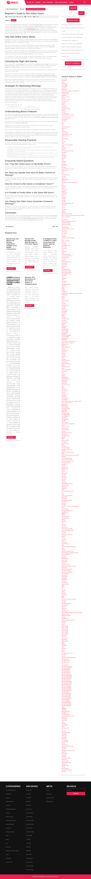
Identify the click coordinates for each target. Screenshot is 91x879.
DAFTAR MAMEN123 (66, 702)
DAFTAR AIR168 (65, 692)
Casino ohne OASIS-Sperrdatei (69, 657)
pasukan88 (64, 291)
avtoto (63, 647)
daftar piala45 (65, 641)
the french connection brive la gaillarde (70, 506)
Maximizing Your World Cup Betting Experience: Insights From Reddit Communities (12, 244)
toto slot (63, 656)
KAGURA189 (64, 579)
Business (38, 2)
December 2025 (29, 820)
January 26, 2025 (11, 16)
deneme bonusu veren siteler (68, 750)
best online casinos (66, 462)
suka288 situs (65, 350)
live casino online (65, 660)
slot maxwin (64, 209)
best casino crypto (66, 384)
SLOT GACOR (65, 407)
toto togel (64, 320)
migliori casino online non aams (69, 566)
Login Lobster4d (65, 300)
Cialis (63, 252)
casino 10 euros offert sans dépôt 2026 (70, 90)
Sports (7, 854)
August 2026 (29, 790)
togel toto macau (65, 614)
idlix (62, 122)
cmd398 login (65, 294)
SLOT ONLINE (65, 329)
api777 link (64, 720)
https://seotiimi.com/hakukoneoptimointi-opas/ (72, 612)
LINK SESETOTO (66, 378)
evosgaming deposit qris (67, 510)
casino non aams (65, 426)
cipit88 (63, 324)
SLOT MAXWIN (65, 336)
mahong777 (64, 764)
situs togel (64, 654)
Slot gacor (64, 167)
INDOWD (64, 212)
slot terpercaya (65, 543)
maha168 (64, 105)
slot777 (63, 425)
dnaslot (63, 743)
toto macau (64, 441)
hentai (63, 368)
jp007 (63, 585)
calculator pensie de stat (67, 653)
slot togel (64, 563)
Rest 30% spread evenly (67, 483)
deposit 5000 (64, 189)
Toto (63, 206)
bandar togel (64, 561)
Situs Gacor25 (65, 422)
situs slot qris (64, 371)
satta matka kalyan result (67, 530)
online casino (65, 473)
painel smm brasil (66, 96)
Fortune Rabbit (65, 257)
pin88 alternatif (65, 179)
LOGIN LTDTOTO (66, 360)
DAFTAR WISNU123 (66, 684)
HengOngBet (64, 399)
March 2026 (28, 809)
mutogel (63, 549)
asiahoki (63, 314)
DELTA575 (64, 395)
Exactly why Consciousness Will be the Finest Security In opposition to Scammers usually (73, 28)
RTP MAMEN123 (65, 416)
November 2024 (29, 869)
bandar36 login (65, 443)
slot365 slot (64, 747)
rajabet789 (64, 356)
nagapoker (64, 578)
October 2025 (29, 828)
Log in (47, 790)
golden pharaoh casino (67, 134)
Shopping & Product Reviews (12, 850)
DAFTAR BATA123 (66, 669)
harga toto (64, 186)
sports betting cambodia (67, 572)
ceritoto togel (64, 560)
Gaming (7, 812)
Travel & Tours (9, 862)
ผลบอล (63, 348)
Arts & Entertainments (11, 790)
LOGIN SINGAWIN (66, 701)
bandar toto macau (66, 126)
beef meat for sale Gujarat (67, 452)
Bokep (63, 267)
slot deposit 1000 (65, 662)
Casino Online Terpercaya (67, 203)
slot (62, 125)
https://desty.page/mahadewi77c (69, 546)
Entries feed (49, 794)
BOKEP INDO (65, 380)
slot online (64, 258)
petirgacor (64, 236)
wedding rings (65, 428)
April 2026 (28, 805)
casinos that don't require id (68, 342)
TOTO (63, 299)
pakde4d (64, 191)
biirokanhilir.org (65, 618)
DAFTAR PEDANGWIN (67, 677)
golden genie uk (65, 135)
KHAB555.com (65, 713)
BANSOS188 (64, 405)
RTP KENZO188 (65, 413)
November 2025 (29, 824)
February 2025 (29, 858)
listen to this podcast (66, 224)
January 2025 (29, 862)
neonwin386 (64, 84)
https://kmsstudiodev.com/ (67, 551)
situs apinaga (65, 119)
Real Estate (8, 847)
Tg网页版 (64, 708)
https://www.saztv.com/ (67, 432)
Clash (63, 372)
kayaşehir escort (65, 92)
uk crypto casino (65, 318)
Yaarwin (63, 177)
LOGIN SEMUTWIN (66, 695)
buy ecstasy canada (66, 758)
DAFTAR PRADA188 (66, 705)
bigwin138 (64, 759)
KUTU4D (64, 771)
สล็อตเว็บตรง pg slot (66, 254)
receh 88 (64, 306)
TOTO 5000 (64, 719)
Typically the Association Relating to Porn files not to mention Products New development (73, 53)
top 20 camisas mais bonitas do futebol (70, 455)
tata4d (63, 548)
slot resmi (64, 636)
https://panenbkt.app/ (66, 270)
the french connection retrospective (69, 182)
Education (8, 805)
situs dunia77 (65, 575)
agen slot (64, 609)
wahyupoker (64, 717)
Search (73, 8)
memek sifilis (64, 753)
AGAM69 (64, 327)
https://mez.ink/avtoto (66, 363)
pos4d (63, 279)
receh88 (63, 317)
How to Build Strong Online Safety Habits (72, 34)
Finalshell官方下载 (66, 245)
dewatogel (64, 381)
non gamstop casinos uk (67, 255)
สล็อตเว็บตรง (64, 635)
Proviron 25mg (65, 398)
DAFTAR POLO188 (66, 674)
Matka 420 (64, 128)
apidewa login (65, 170)
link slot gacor (65, 219)
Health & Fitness (9, 816)
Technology (8, 858)
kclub (63, 143)
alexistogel (64, 80)
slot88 (63, 489)
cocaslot (63, 141)
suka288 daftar (65, 227)
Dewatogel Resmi (66, 516)
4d (62, 663)
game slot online (65, 440)
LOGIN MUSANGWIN (66, 698)
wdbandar (64, 456)
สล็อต (63, 129)
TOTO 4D (64, 600)
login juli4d (64, 734)
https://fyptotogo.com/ (66, 261)
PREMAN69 (64, 333)
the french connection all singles (69, 599)
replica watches (65, 584)
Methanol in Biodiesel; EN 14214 (69, 221)
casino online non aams (67, 402)
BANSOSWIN (65, 377)
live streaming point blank (67, 491)
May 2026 (28, 801)
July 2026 (28, 794)
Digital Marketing (48, 2)
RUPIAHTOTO (65, 558)
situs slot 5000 (65, 509)
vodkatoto (64, 756)
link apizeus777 (65, 611)
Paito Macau (64, 501)
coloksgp (64, 617)
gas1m (63, 185)
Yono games (64, 101)
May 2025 (28, 847)
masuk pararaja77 (66, 714)
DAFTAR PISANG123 (66, 678)
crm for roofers (65, 132)
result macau (64, 321)
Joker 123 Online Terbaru (11, 9)
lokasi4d (63, 162)
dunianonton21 (65, 665)
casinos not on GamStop (67, 144)
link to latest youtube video (68, 150)
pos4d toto (64, 555)
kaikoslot (64, 749)
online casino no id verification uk (69, 341)
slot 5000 (64, 590)
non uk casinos (65, 390)
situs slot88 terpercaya (67, 770)
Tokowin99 (64, 735)
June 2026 (28, 797)
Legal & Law (8, 828)
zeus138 (63, 524)
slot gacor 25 (64, 744)
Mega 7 (63, 365)
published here (65, 468)
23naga (63, 431)
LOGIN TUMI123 (65, 699)
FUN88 (63, 623)
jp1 (62, 492)
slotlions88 (64, 710)
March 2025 (28, 854)
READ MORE (12, 269)
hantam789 (64, 542)
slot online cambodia (66, 570)
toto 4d (63, 302)
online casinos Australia (67, 534)
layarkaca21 (64, 467)
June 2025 (28, 843)
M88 (63, 123)
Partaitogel (64, 621)
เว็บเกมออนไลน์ (65, 113)
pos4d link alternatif (66, 222)
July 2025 (28, 839)
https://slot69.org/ (65, 269)
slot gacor (64, 87)
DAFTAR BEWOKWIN (66, 668)
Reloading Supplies (66, 732)
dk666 (63, 494)
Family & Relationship (61, 2)
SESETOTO (64, 383)
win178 (63, 153)
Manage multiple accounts (67, 228)
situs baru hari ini (65, 573)
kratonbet (64, 111)
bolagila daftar (65, 138)
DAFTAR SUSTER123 (67, 690)
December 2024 (29, 865)
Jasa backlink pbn (66, 447)
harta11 (63, 308)
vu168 (63, 210)
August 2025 (29, 835)
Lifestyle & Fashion (10, 831)
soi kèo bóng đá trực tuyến (68, 114)
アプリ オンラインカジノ (67, 116)
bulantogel (64, 275)
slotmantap (64, 434)
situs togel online (65, 518)
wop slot (63, 282)
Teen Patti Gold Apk (66, 117)
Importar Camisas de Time (68, 461)
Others (71, 2)
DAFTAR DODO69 (66, 672)
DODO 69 (64, 411)
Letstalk (63, 260)
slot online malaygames (67, 666)
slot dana (64, 533)
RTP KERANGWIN (66, 408)
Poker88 (63, 392)
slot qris (63, 537)
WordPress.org (49, 801)
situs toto (64, 479)
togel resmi (64, 83)
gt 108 (63, 540)
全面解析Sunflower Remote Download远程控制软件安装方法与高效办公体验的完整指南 (13, 281)
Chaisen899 (64, 311)
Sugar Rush (64, 351)
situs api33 (64, 243)
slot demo (64, 303)
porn (63, 276)
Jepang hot (64, 251)
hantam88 (64, 147)
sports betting (65, 725)
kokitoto (63, 375)
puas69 (63, 353)
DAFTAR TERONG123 (67, 681)
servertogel (64, 737)
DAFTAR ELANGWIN (66, 704)
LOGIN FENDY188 (66, 696)
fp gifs (63, 444)
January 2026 (29, 816)
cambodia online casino (67, 458)
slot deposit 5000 (65, 435)
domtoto (63, 437)
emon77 (63, 98)
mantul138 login (65, 305)
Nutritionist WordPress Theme (41, 876)
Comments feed (50, 797)
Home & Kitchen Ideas (11, 820)
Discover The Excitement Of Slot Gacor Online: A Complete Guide (31, 281)
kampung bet (65, 362)
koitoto (63, 81)
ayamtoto (64, 393)
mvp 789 (64, 176)
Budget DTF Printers (66, 615)
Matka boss (64, 608)
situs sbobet (64, 527)
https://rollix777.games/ (67, 213)
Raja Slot (64, 131)
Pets (7, 843)
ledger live (64, 345)
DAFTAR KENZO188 (66, 693)
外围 (63, 387)
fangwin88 (64, 326)
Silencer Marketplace (66, 762)
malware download (66, 366)
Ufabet (63, 507)
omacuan (64, 374)
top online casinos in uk (67, 449)
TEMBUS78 (64, 278)
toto (62, 137)
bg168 (63, 587)
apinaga (63, 102)
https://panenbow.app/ (67, 272)
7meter (63, 471)
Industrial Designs (10, 824)
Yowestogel (64, 645)
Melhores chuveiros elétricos (68, 620)
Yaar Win (64, 194)
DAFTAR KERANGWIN (67, 675)
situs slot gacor (65, 605)
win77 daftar (64, 78)
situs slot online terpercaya (68, 746)
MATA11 (63, 515)
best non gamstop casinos (67, 168)
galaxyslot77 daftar (66, 108)
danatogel (64, 723)
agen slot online (65, 485)
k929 (63, 642)
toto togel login (65, 740)
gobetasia (64, 521)
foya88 (63, 290)
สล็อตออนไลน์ (65, 344)
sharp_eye (20, 16)
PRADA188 (64, 339)
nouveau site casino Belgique (68, 237)
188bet (63, 288)
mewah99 (64, 648)
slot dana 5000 (65, 419)
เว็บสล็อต (64, 204)
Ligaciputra (64, 482)
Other (7, 835)
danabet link (64, 464)
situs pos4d (64, 230)
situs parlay (64, 567)
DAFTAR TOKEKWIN (66, 335)
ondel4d (63, 606)
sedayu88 (64, 755)
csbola (63, 722)
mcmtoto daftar (65, 761)
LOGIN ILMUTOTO (66, 347)
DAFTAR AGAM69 (66, 671)
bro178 (63, 234)
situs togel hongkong (66, 603)
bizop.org (64, 531)
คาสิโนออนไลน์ (65, 93)
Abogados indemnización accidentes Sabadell (72, 293)
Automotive (30, 2)
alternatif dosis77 (65, 659)
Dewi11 (63, 470)
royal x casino (65, 638)
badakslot (64, 95)
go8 (62, 183)
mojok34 (63, 450)
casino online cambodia (67, 459)
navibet (63, 110)
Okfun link (64, 180)
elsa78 (63, 149)
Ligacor (63, 624)
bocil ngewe (64, 594)
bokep (63, 159)
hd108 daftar (64, 576)
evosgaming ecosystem (67, 500)
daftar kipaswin (31, 29)
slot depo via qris (65, 728)
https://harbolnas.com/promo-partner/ (70, 552)
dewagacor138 (65, 765)
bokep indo (64, 266)
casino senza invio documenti (68, 423)
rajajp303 (64, 752)
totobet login (64, 192)
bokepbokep (64, 639)
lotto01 (63, 707)
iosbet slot (64, 165)
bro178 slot (64, 246)
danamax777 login (66, 99)
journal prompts (65, 768)
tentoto (63, 188)
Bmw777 (64, 158)
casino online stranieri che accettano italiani (71, 401)
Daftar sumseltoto (66, 240)
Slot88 (63, 315)
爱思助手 (64, 513)
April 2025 (28, 850)
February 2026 (29, 812)
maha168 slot (65, 107)
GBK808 (63, 644)
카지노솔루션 (65, 582)
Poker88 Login (65, 512)
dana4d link (64, 396)
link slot (63, 465)
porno (63, 171)
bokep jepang (65, 404)
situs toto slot (65, 309)
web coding (64, 477)
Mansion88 (64, 89)
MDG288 (64, 155)
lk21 (62, 173)
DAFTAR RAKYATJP (66, 680)
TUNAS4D (64, 389)
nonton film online (66, 174)
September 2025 (30, 831)
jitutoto (63, 519)
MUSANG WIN (65, 338)
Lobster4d (64, 285)
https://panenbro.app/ (66, 273)
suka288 (63, 200)
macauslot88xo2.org (66, 284)
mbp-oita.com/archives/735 (68, 716)
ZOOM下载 (64, 497)
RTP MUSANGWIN (66, 414)
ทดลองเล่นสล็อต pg (66, 554)
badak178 (64, 323)
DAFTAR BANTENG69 (67, 683)
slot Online (64, 312)
